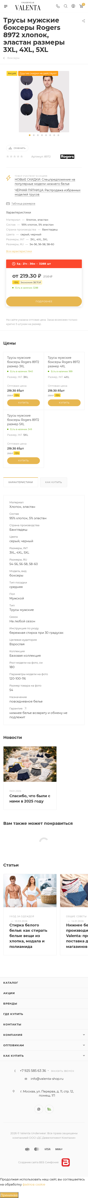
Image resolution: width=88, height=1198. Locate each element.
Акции (9, 993)
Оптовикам (13, 1045)
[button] (30, 135)
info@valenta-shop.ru (47, 1079)
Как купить (53, 482)
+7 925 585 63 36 (33, 1070)
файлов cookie (34, 1184)
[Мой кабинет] (73, 6)
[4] (18, 156)
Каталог (10, 982)
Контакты (12, 1024)
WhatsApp (38, 1109)
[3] (14, 156)
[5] (21, 156)
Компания (12, 1034)
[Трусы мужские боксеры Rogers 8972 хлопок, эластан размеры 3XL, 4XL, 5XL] (44, 101)
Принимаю (9, 1195)
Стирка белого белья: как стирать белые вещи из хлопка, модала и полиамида (28, 936)
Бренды (10, 1003)
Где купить (13, 1014)
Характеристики (20, 482)
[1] (7, 156)
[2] (11, 156)
